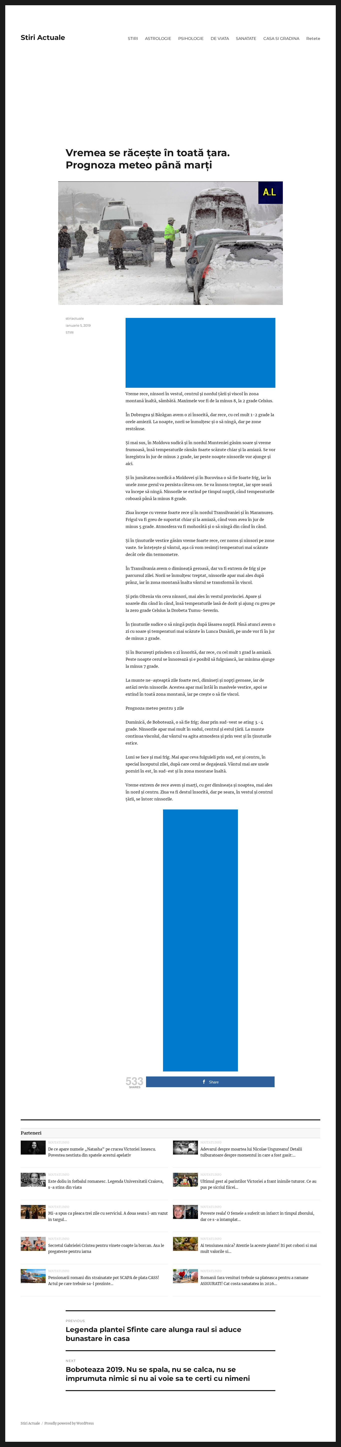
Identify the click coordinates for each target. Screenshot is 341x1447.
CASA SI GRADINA (281, 38)
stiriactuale (75, 318)
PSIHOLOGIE (191, 38)
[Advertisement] (170, 109)
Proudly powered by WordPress (69, 1423)
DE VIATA (220, 38)
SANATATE (246, 38)
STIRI (133, 38)
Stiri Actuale (43, 37)
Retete (313, 38)
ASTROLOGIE (158, 38)
